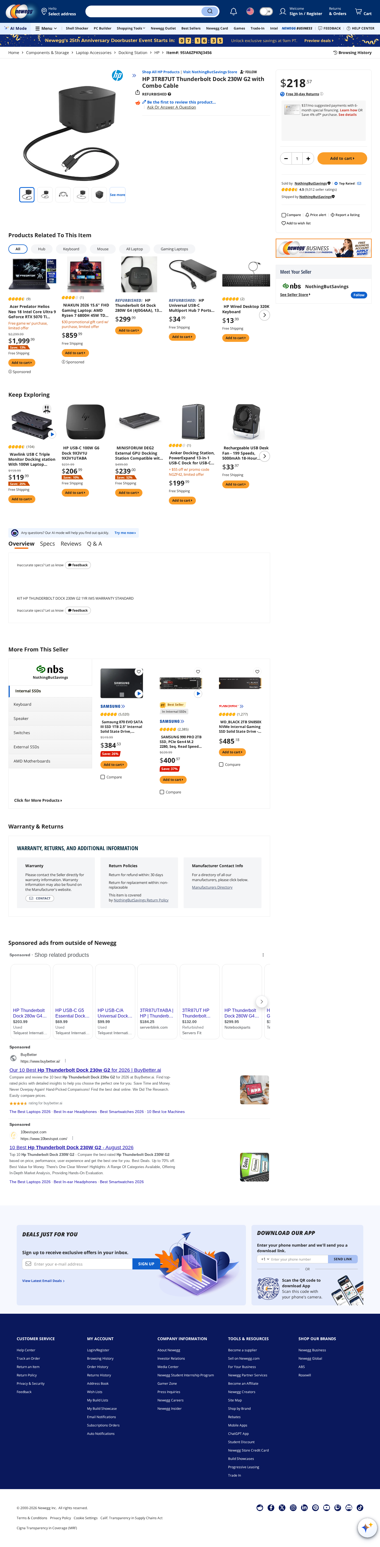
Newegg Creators (241, 1391)
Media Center (168, 1366)
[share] (137, 92)
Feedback (79, 565)
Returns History (99, 1375)
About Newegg (168, 1350)
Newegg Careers (170, 1400)
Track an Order (28, 1358)
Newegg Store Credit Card (248, 1450)
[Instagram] (293, 1507)
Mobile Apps (237, 1425)
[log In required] (139, 671)
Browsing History (100, 1358)
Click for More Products (37, 800)
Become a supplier (242, 1350)
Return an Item (28, 1366)
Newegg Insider (169, 1408)
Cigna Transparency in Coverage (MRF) (47, 1528)
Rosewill (304, 1375)
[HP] (120, 75)
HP (156, 52)
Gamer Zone (167, 1383)
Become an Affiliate (243, 1383)
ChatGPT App (238, 1433)
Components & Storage (47, 52)
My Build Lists (97, 1400)
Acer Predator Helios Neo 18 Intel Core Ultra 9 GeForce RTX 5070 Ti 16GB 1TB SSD (32, 311)
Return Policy (27, 1375)
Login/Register (98, 1350)
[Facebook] (271, 1507)
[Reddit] (137, 103)
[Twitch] (337, 1507)
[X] (282, 1507)
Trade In (234, 1475)
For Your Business (242, 1366)
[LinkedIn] (304, 1507)
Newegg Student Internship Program (185, 1375)
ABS (301, 1366)
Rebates (234, 1416)
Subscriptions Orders (103, 1425)
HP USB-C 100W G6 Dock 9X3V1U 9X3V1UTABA (80, 452)
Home (13, 52)
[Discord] (349, 1507)
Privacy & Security (31, 1383)
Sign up (146, 1263)
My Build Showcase (102, 1408)
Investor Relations (171, 1358)
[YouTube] (326, 1507)
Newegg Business (312, 1350)
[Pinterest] (315, 1507)
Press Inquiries (168, 1391)
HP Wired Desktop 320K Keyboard (245, 309)
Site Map (235, 1400)
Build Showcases (241, 1458)
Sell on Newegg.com (244, 1358)
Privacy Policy (60, 1518)
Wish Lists (94, 1391)
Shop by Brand (239, 1408)
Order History (97, 1366)
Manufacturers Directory (212, 887)
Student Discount (241, 1442)
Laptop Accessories (94, 52)
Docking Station (133, 52)
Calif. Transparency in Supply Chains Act (131, 1518)
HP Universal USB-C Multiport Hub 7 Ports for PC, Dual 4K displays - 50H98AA (192, 305)
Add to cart (341, 158)
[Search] (209, 11)
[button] (59, 11)
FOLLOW (359, 295)
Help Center (26, 1350)
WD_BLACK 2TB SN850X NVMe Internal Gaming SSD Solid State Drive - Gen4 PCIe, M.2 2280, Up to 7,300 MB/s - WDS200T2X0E (240, 726)
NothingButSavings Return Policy (141, 900)
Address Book (97, 1383)
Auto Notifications (101, 1433)
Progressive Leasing (243, 1467)
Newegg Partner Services (247, 1375)
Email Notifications (101, 1416)
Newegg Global (310, 1358)
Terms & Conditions (32, 1518)
